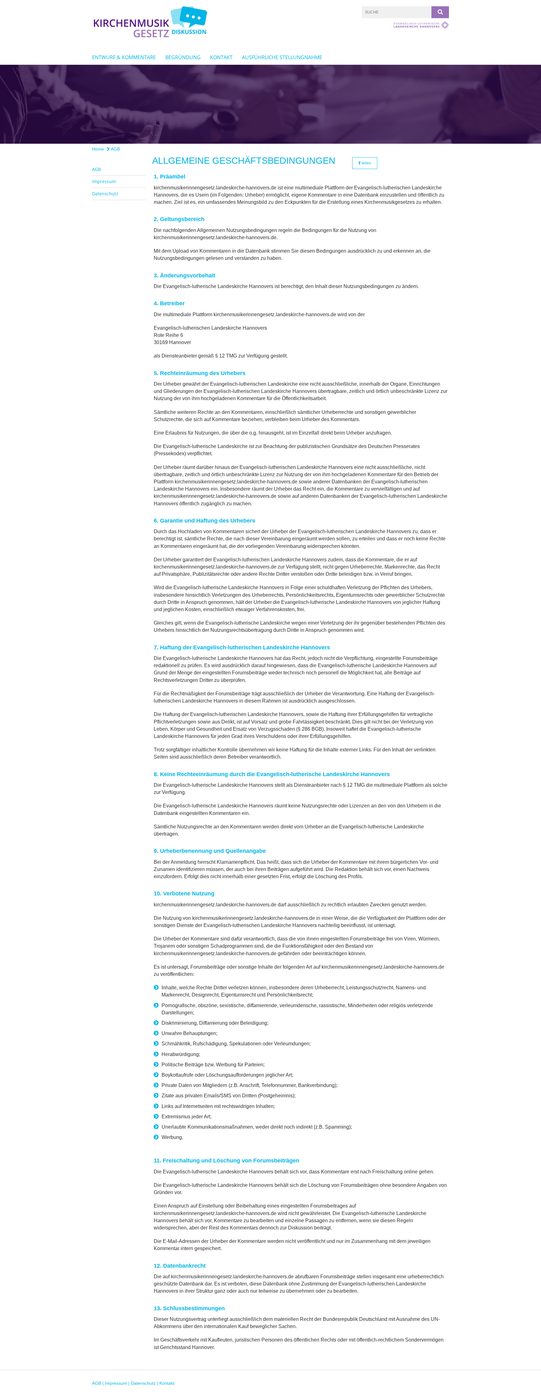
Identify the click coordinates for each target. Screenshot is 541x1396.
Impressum (104, 181)
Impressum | (118, 1383)
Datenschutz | (145, 1383)
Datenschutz (105, 194)
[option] (270, 104)
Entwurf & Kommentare (124, 57)
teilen (366, 163)
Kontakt (221, 57)
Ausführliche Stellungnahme (282, 57)
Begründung (183, 57)
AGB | (98, 1383)
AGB (115, 149)
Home (98, 149)
